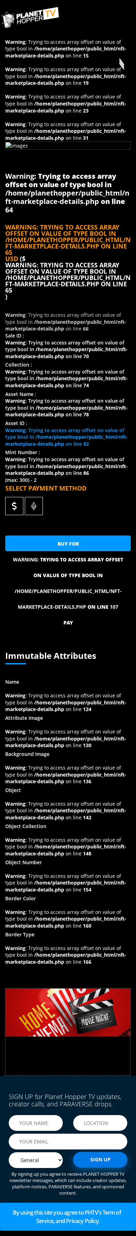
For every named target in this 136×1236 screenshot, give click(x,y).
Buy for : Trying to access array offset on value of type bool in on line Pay (68, 545)
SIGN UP (100, 1159)
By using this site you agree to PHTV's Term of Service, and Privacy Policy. (68, 1217)
